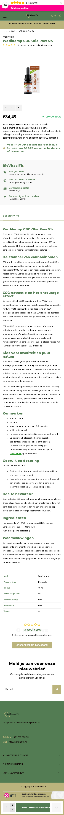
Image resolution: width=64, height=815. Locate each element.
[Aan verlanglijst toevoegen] (56, 807)
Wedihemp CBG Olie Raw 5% (22, 31)
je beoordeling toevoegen (40, 45)
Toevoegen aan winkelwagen (36, 807)
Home (5, 31)
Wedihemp (8, 36)
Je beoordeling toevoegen (31, 645)
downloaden (16, 453)
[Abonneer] (56, 689)
